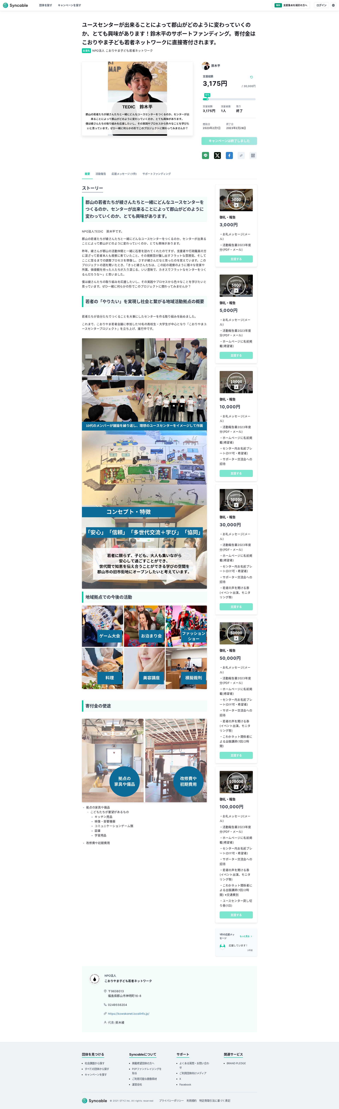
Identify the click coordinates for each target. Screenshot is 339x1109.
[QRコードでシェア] (253, 155)
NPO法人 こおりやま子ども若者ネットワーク (122, 50)
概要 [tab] (87, 173)
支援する (236, 259)
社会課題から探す (95, 1063)
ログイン (321, 5)
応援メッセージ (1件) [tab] (124, 173)
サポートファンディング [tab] (156, 173)
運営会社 (137, 1084)
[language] (333, 5)
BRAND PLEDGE (236, 1063)
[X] (217, 155)
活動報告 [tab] (101, 173)
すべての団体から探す (97, 1068)
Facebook (185, 1084)
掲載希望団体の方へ (143, 1063)
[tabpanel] (144, 520)
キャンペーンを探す (96, 1074)
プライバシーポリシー (171, 1100)
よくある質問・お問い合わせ (194, 1065)
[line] (205, 155)
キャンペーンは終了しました (229, 141)
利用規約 (192, 1100)
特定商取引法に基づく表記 (214, 1100)
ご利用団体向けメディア (192, 1073)
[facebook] (229, 155)
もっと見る (244, 936)
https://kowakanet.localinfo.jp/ (128, 1013)
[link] (241, 155)
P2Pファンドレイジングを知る (147, 1071)
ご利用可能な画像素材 (144, 1078)
